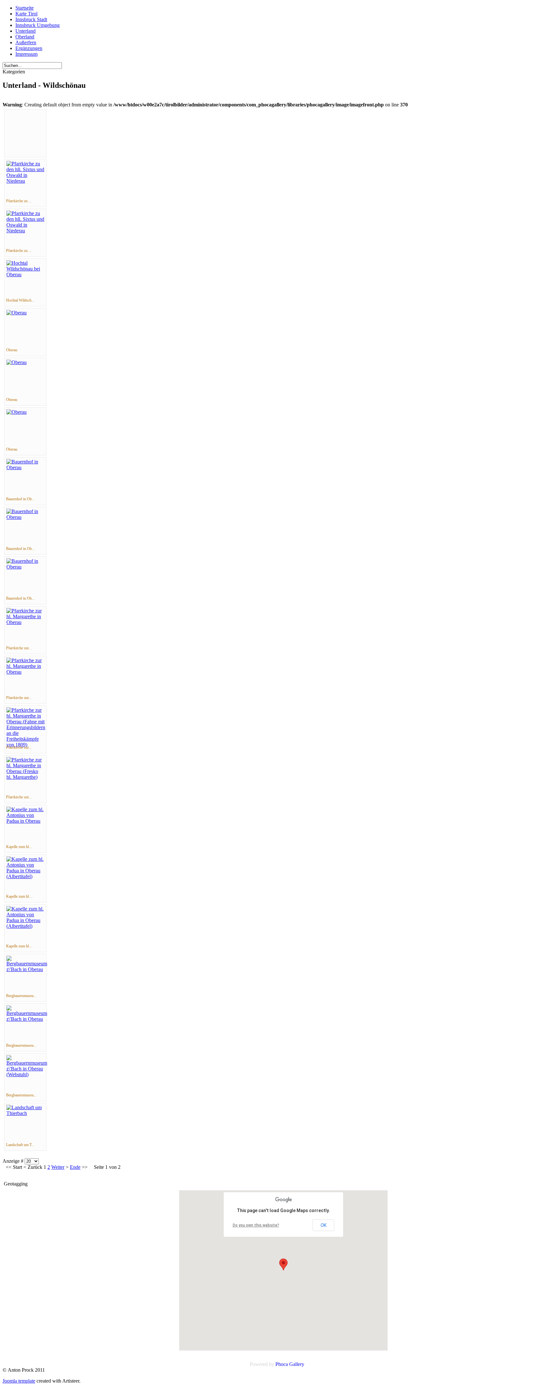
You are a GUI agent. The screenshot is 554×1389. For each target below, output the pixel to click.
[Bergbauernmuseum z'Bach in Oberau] (26, 969)
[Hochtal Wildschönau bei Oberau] (25, 274)
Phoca (281, 1364)
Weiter (57, 1167)
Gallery (296, 1364)
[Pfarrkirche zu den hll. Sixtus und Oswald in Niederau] (25, 181)
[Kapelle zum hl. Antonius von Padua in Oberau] (25, 821)
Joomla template (19, 1381)
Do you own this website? (256, 1225)
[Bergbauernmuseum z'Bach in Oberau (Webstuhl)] (26, 1074)
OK (323, 1225)
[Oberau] (16, 312)
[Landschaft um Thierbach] (25, 1113)
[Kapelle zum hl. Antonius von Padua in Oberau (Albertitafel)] (25, 876)
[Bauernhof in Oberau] (25, 467)
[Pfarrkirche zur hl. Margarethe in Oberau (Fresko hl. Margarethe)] (25, 777)
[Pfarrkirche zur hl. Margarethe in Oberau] (25, 622)
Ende (75, 1167)
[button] (283, 1264)
